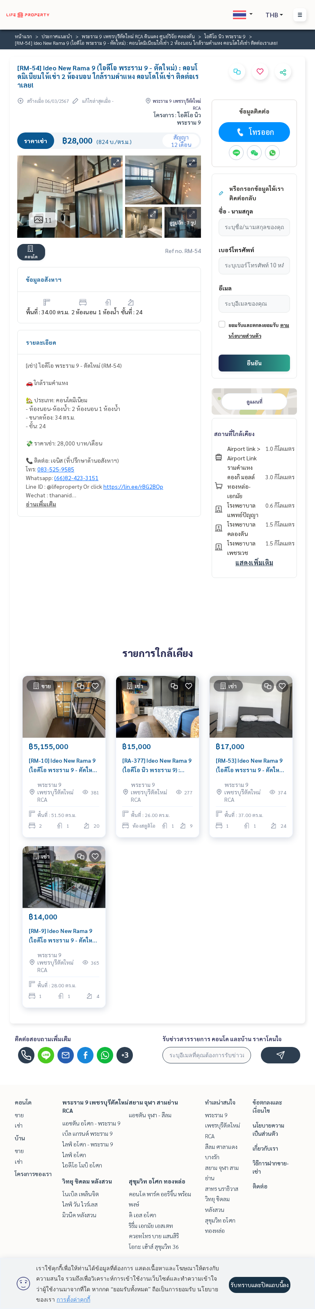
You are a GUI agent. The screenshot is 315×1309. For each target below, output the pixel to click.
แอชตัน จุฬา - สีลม (150, 1115)
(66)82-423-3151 (76, 477)
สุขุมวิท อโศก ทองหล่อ (157, 1181)
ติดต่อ (260, 1186)
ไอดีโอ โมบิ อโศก (82, 1165)
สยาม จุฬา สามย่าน (153, 1102)
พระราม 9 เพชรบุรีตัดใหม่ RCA (222, 1125)
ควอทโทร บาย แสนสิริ (154, 1235)
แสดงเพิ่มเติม (254, 562)
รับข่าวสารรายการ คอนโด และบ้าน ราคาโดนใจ (222, 1038)
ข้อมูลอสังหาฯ (44, 279)
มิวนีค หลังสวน (79, 1214)
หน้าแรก (23, 36)
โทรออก (261, 132)
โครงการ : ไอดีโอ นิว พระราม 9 (177, 118)
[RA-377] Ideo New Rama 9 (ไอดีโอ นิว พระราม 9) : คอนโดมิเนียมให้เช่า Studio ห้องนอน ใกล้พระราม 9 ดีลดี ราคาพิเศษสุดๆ (157, 765)
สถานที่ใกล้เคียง (234, 433)
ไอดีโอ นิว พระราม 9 (225, 36)
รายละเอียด (41, 342)
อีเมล (225, 288)
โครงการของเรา (33, 1173)
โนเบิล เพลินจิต (80, 1194)
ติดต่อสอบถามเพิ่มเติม (43, 1038)
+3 (124, 1055)
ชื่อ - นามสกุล (236, 211)
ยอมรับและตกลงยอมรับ (253, 325)
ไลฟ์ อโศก (74, 1154)
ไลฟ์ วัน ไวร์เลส (80, 1204)
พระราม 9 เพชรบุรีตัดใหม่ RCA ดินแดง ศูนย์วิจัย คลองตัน (138, 36)
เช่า (19, 1125)
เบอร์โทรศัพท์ (236, 249)
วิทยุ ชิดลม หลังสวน (87, 1181)
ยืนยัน (254, 363)
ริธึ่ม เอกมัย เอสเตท (151, 1225)
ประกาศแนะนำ (56, 36)
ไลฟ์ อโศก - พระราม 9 (87, 1144)
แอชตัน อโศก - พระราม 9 (91, 1123)
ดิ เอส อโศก (142, 1214)
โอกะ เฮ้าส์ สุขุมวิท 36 (154, 1246)
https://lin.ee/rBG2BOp (133, 486)
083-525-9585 (55, 469)
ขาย (19, 1115)
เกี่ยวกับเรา (265, 1148)
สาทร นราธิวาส (221, 1188)
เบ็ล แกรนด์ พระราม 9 (87, 1133)
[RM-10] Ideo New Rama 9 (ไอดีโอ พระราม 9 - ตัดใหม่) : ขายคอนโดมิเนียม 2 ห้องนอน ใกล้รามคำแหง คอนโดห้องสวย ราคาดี (63, 765)
